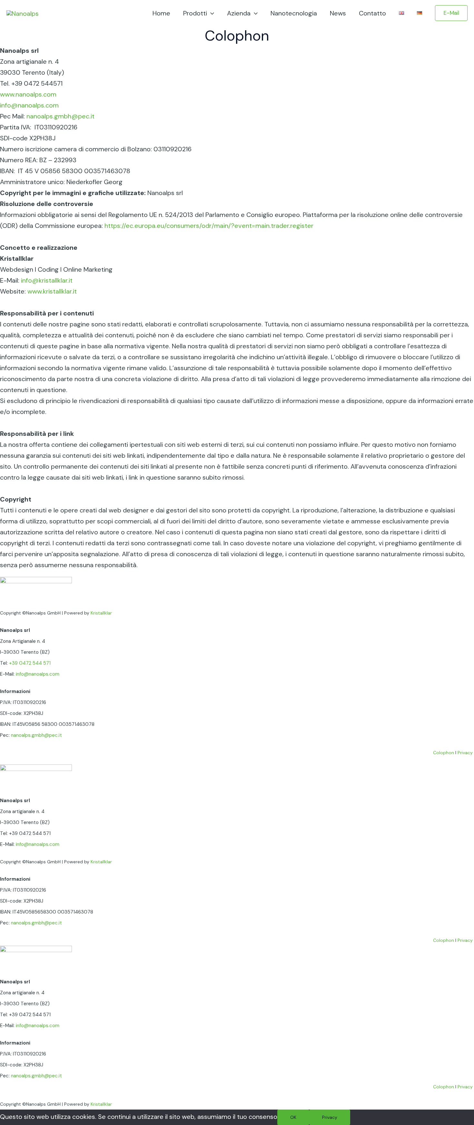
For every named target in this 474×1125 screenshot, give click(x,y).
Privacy (465, 752)
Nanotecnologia (294, 13)
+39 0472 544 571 (30, 663)
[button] (451, 13)
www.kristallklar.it (52, 291)
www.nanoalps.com (28, 94)
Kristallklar (101, 613)
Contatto (372, 13)
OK (293, 1117)
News (338, 13)
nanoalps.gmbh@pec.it (60, 116)
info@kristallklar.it (47, 280)
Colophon (443, 752)
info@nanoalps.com (29, 105)
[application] (210, 13)
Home (161, 13)
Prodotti (195, 13)
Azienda (239, 13)
